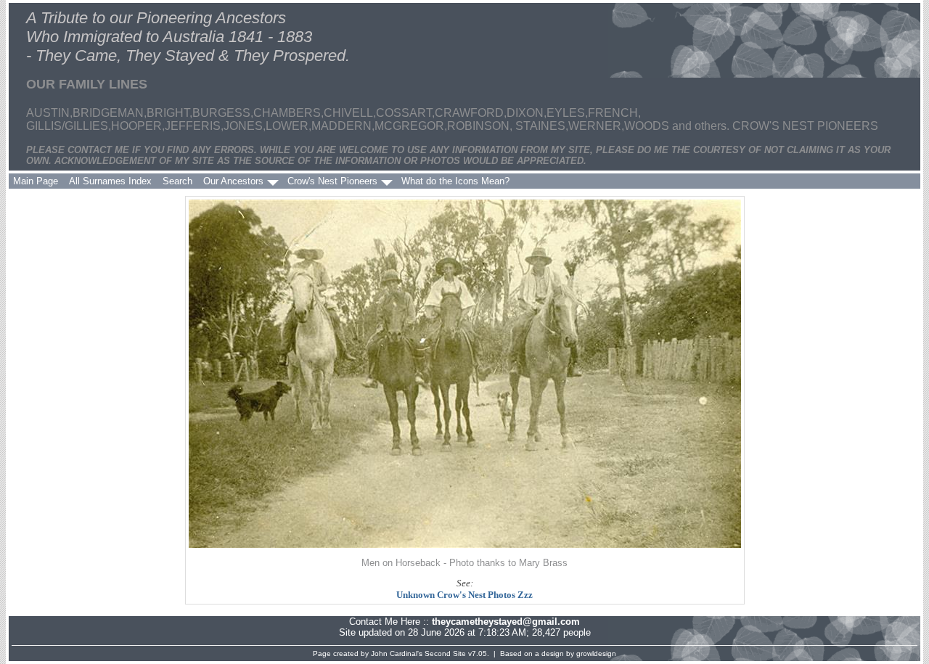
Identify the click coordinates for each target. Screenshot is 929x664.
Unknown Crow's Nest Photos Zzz (464, 594)
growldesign (596, 653)
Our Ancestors (233, 181)
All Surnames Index (110, 181)
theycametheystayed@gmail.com (506, 621)
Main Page (35, 181)
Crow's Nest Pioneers (332, 181)
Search (177, 181)
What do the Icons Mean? (455, 181)
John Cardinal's (396, 653)
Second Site (445, 653)
